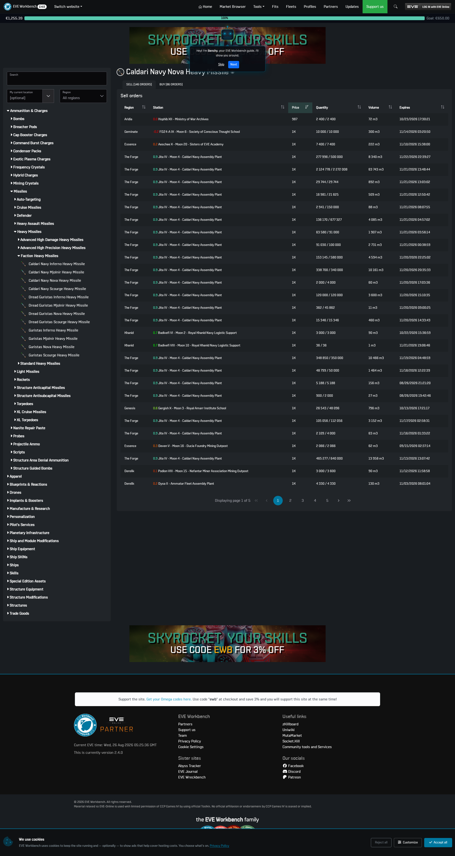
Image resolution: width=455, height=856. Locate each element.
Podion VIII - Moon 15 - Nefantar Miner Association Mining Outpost (200, 471)
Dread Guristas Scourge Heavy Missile (59, 322)
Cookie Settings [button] (191, 747)
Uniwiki (288, 730)
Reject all (381, 842)
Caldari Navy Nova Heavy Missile (54, 280)
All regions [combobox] (71, 98)
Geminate (131, 131)
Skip (221, 64)
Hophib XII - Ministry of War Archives (181, 119)
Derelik (129, 471)
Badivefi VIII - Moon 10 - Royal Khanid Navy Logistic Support (196, 345)
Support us (187, 730)
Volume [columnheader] (374, 107)
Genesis (129, 408)
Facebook (295, 766)
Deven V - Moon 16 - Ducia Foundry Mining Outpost (190, 446)
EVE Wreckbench (192, 777)
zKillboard (290, 724)
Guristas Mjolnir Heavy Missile (52, 339)
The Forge (131, 157)
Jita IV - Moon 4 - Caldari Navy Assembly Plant (187, 157)
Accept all (440, 842)
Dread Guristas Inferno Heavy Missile (58, 297)
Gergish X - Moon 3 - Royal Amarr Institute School (189, 408)
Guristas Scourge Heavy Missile (53, 355)
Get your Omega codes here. (169, 699)
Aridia (128, 119)
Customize (410, 842)
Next (233, 64)
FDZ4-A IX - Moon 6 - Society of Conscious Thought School (196, 131)
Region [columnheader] (129, 107)
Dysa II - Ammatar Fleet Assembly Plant (183, 483)
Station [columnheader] (158, 107)
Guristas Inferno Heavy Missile (53, 330)
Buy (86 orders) (171, 84)
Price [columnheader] (295, 107)
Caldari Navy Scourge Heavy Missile (57, 289)
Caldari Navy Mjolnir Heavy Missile (56, 272)
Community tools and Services (307, 747)
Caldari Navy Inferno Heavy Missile (56, 264)
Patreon (294, 777)
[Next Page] (338, 500)
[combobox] (25, 96)
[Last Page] (349, 500)
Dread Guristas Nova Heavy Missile (56, 314)
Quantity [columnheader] (322, 107)
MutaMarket (292, 735)
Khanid (129, 333)
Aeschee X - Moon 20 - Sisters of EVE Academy (188, 144)
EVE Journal (188, 771)
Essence (130, 144)
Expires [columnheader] (405, 107)
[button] (25, 7)
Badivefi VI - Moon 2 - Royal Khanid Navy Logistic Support (195, 333)
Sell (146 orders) (139, 84)
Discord (293, 771)
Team (182, 735)
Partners (185, 724)
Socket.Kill (291, 741)
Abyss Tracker (189, 766)
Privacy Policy (219, 845)
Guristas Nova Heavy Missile (51, 347)
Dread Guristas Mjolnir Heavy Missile (58, 305)
